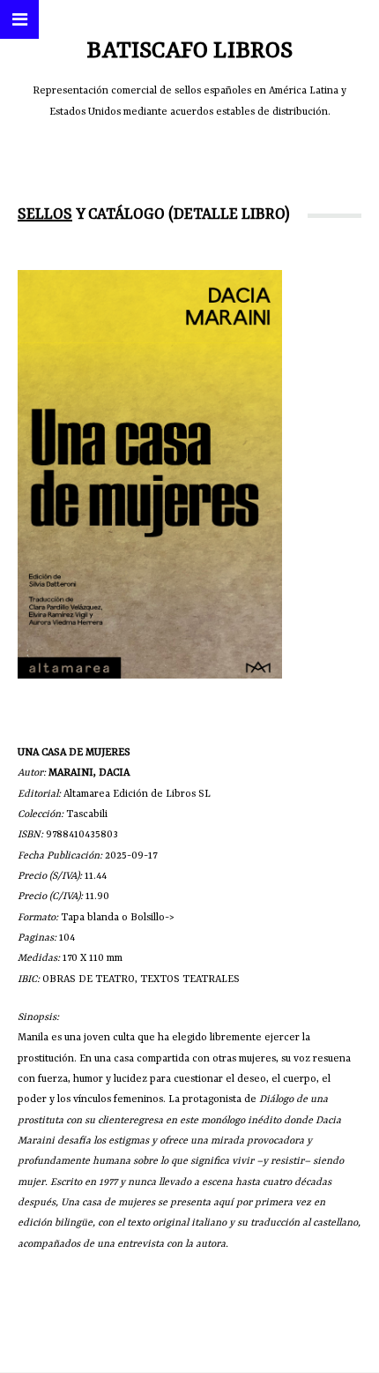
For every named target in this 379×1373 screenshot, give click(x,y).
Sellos (45, 214)
